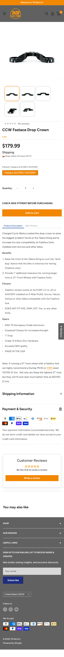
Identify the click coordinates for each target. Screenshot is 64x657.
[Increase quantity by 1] (33, 188)
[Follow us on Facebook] (5, 609)
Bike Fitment (31, 226)
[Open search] (46, 13)
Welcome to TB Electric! (32, 2)
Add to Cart (32, 212)
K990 (49, 368)
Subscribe (13, 580)
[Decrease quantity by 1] (17, 188)
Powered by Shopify (12, 643)
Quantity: (7, 188)
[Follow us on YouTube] (16, 609)
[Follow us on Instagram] (11, 609)
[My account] (52, 13)
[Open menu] (4, 13)
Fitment (20, 167)
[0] (58, 13)
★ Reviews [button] (61, 331)
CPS (4, 137)
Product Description (13, 226)
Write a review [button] (32, 478)
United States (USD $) (14, 594)
